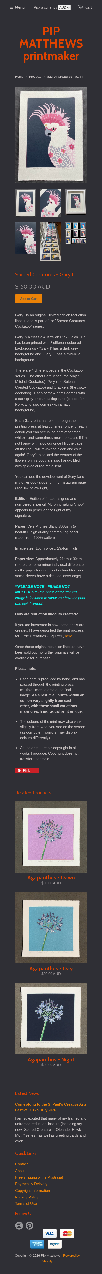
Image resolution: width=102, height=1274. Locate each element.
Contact (21, 1164)
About (20, 1171)
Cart (88, 7)
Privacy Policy (26, 1197)
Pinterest (29, 1226)
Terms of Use (26, 1203)
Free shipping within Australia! (39, 1177)
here (68, 636)
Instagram (19, 1226)
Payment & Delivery (31, 1184)
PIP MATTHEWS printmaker (51, 43)
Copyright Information (32, 1190)
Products (35, 76)
